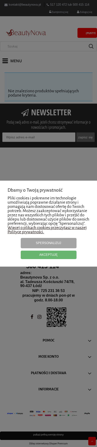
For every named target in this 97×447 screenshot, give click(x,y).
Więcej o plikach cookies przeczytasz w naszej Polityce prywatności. (47, 230)
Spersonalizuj (48, 243)
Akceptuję (48, 255)
